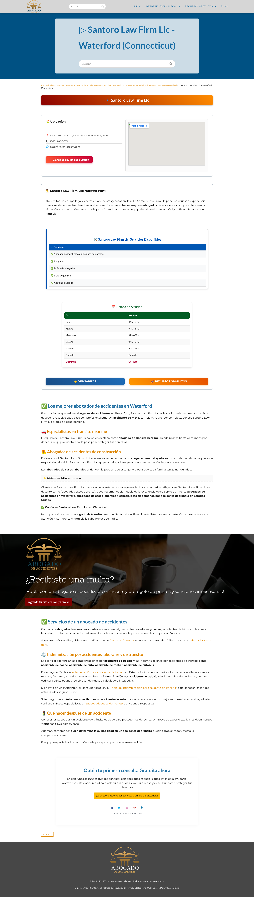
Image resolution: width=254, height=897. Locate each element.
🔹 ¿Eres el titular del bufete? (69, 159)
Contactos (95, 888)
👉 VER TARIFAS (85, 381)
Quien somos (81, 888)
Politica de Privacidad (113, 888)
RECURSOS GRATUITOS (199, 6)
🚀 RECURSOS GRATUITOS (169, 381)
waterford (47, 834)
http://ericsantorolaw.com (65, 146)
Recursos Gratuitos (122, 640)
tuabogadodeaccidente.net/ (104, 703)
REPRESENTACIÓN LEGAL (161, 6)
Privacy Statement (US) (139, 888)
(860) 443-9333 (59, 141)
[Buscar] (103, 6)
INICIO (137, 6)
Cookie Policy (160, 888)
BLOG (224, 6)
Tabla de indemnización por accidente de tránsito (143, 687)
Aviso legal (173, 888)
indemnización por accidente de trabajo (97, 672)
